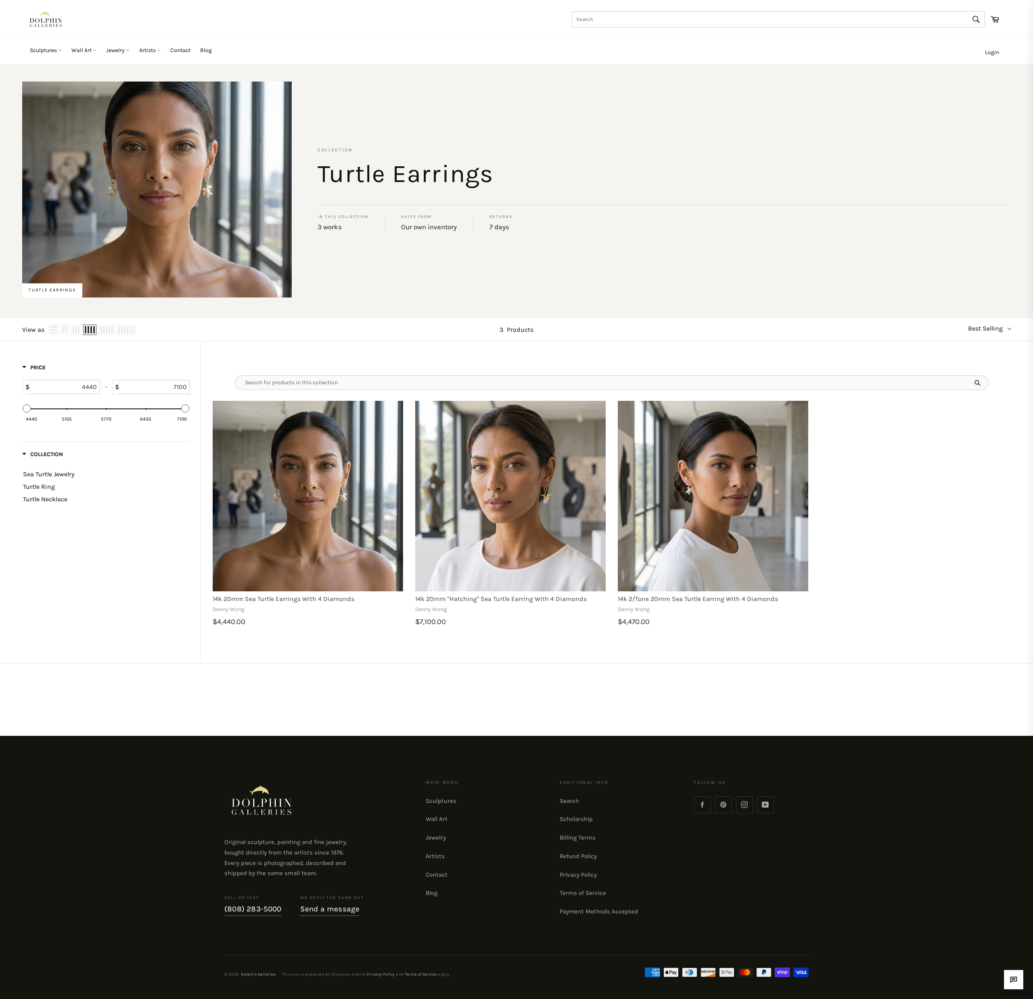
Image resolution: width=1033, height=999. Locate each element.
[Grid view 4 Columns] (89, 330)
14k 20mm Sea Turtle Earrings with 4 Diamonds (283, 599)
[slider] (27, 408)
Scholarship (576, 819)
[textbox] (64, 387)
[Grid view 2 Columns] (65, 330)
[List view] (53, 330)
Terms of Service (583, 892)
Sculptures (44, 50)
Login (992, 52)
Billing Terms (578, 837)
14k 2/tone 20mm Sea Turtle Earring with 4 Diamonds (698, 599)
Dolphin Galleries (258, 974)
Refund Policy (578, 856)
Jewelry (116, 50)
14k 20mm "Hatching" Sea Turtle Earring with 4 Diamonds (501, 599)
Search (569, 800)
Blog (206, 50)
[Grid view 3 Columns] (76, 330)
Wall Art (82, 50)
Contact (180, 50)
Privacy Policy (578, 874)
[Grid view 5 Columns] (106, 330)
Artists (148, 50)
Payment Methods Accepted (599, 911)
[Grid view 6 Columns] (126, 330)
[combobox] (778, 19)
